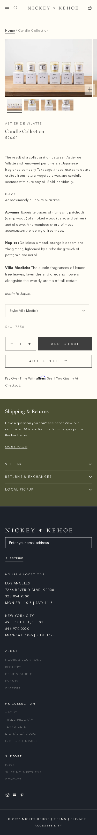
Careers (12, 688)
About (11, 712)
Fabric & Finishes (21, 741)
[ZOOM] (90, 89)
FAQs (9, 765)
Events (11, 681)
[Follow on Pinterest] (23, 794)
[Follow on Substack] (15, 794)
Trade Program (19, 720)
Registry (13, 667)
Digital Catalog (20, 734)
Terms (60, 819)
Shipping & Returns (23, 772)
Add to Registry (48, 361)
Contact (13, 779)
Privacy (78, 819)
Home (10, 30)
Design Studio (19, 674)
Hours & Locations (23, 660)
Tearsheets (15, 727)
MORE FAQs (16, 446)
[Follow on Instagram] (8, 794)
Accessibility (49, 825)
